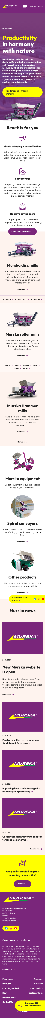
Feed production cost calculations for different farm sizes (20, 742)
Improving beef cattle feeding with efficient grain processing (21, 790)
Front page (7, 979)
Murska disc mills (22, 265)
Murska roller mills (22, 334)
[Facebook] (34, 599)
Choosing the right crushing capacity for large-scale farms (22, 838)
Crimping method (10, 988)
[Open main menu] (33, 6)
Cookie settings (35, 993)
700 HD (25, 368)
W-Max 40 (35, 299)
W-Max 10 (7, 299)
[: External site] (22, 1012)
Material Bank (9, 997)
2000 (17, 365)
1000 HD (7, 365)
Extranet (38, 983)
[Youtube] (43, 599)
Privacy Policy (36, 988)
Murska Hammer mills (22, 408)
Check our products (21, 231)
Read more (21, 289)
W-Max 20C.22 (21, 299)
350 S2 (35, 365)
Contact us (21, 884)
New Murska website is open (21, 669)
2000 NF (25, 365)
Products (6, 983)
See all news (35, 849)
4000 (16, 368)
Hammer (21, 442)
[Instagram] (39, 599)
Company (38, 979)
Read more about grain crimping (17, 92)
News (5, 993)
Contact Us (7, 1002)
